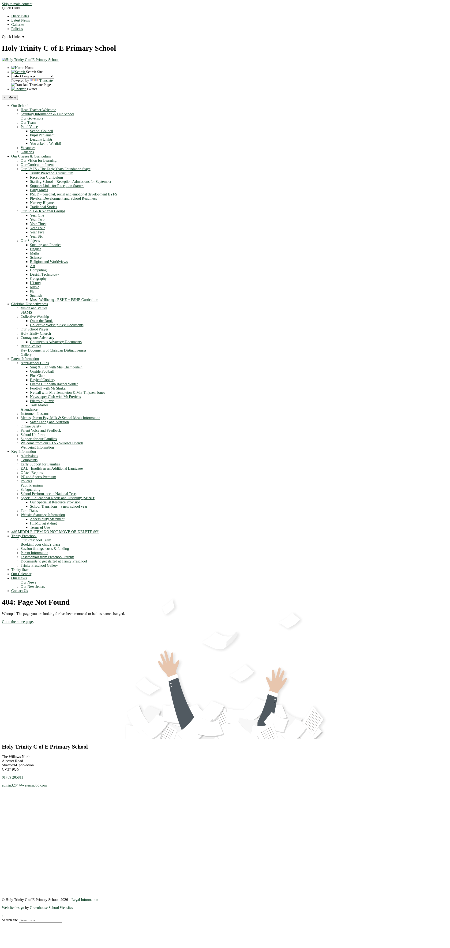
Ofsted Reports (32, 473)
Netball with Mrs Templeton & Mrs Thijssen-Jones (67, 392)
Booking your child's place (40, 544)
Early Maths (39, 190)
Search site (10, 920)
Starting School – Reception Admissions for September (70, 182)
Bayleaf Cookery (42, 380)
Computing (38, 270)
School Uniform (33, 435)
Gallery (26, 354)
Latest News (20, 20)
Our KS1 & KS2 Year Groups (43, 211)
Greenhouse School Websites (51, 908)
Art (32, 266)
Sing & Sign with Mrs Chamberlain (56, 367)
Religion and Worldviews (49, 262)
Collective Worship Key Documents (56, 325)
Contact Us (19, 591)
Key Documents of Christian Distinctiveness (53, 350)
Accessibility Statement (47, 519)
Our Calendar (21, 574)
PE (32, 291)
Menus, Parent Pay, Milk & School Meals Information (60, 418)
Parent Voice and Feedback (41, 430)
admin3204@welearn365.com (24, 785)
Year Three (38, 224)
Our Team (28, 122)
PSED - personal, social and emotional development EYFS (73, 194)
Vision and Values (34, 308)
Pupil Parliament (42, 135)
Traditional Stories (43, 207)
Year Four (37, 228)
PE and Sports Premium (38, 477)
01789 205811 (12, 777)
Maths (34, 253)
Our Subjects (30, 241)
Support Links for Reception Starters (57, 186)
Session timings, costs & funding (45, 549)
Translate (46, 80)
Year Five (37, 232)
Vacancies (28, 148)
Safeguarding (30, 489)
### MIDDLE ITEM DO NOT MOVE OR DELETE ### (55, 532)
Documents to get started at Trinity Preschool (54, 561)
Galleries (17, 24)
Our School (19, 106)
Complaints (29, 460)
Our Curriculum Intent (37, 165)
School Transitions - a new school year (58, 506)
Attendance (29, 409)
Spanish (36, 295)
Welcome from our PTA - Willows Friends (52, 443)
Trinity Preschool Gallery (39, 565)
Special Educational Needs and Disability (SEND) (58, 498)
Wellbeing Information (37, 447)
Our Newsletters (33, 586)
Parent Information (25, 359)
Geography (38, 279)
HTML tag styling (43, 523)
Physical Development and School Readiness (63, 198)
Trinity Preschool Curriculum (51, 173)
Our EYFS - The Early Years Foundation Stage (55, 169)
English (35, 249)
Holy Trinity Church (36, 333)
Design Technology (44, 274)
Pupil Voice (29, 127)
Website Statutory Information (43, 515)
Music (34, 287)
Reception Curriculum (46, 177)
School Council (41, 131)
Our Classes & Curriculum (31, 156)
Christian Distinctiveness (29, 304)
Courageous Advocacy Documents (56, 342)
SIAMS (26, 312)
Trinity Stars (20, 570)
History (35, 283)
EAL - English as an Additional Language (52, 468)
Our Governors (32, 118)
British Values (31, 346)
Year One (37, 215)
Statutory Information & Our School (47, 114)
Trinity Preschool (24, 536)
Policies (17, 29)
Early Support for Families (40, 464)
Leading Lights (41, 139)
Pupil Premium (32, 485)
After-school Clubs (35, 363)
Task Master (39, 405)
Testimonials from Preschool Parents (47, 557)
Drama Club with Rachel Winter (54, 384)
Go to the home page (17, 622)
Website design (13, 908)
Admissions (29, 456)
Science (35, 257)
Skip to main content (17, 4)
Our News (19, 578)
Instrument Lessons (35, 414)
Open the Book (41, 321)
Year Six (36, 236)
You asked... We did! (45, 144)
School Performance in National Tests (48, 494)
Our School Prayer (34, 329)
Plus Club (37, 376)
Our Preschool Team (36, 540)
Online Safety (31, 426)
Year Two (37, 219)
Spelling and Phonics (45, 245)
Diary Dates (20, 16)
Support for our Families (39, 439)
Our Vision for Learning (38, 160)
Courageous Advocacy (37, 338)
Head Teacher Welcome (38, 110)
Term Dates (29, 511)
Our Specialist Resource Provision (55, 502)
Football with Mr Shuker (48, 388)
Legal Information (84, 900)
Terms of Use (40, 527)
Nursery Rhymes (42, 203)
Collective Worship (35, 316)
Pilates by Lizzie (42, 401)
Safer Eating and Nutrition (49, 422)
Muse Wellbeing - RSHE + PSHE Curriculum (64, 300)
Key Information (23, 451)
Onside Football (42, 371)
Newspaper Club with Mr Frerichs (55, 397)
